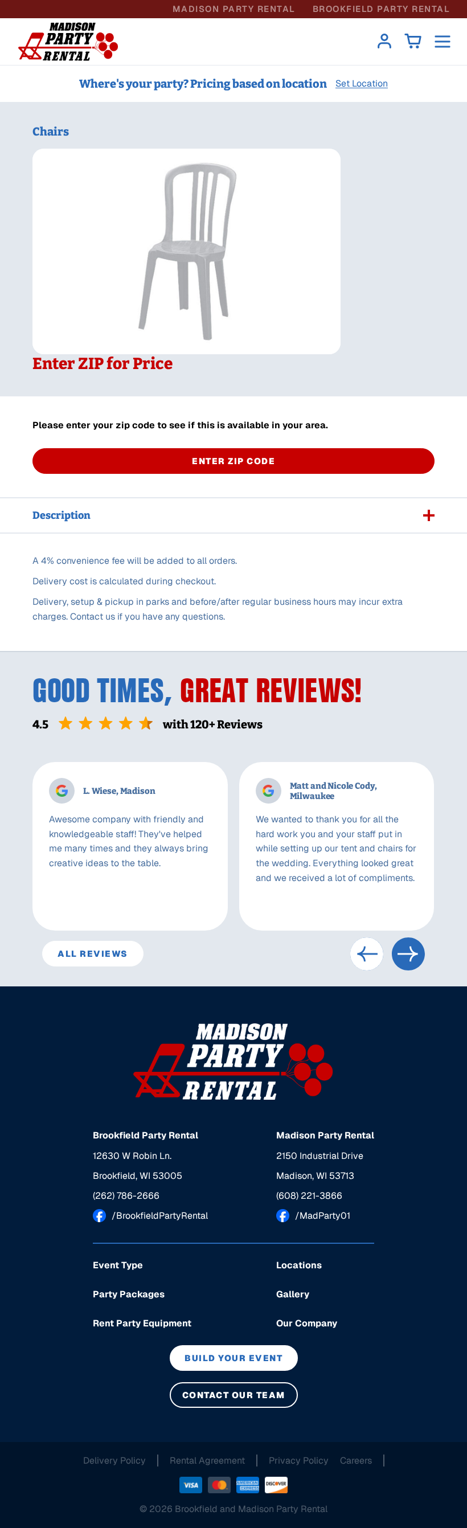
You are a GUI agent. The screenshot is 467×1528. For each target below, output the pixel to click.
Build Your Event (233, 1358)
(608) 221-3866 (309, 1196)
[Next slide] (408, 953)
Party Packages (129, 1294)
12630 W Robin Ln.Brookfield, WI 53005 (137, 1166)
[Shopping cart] (412, 42)
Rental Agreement (207, 1460)
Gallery (292, 1294)
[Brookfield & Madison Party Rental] (233, 1062)
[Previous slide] (366, 953)
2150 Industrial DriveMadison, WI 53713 (319, 1166)
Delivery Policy (114, 1460)
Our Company (306, 1323)
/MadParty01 (322, 1216)
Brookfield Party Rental (381, 8)
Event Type (118, 1265)
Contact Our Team (233, 1395)
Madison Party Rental (234, 8)
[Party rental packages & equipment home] (68, 41)
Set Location (361, 84)
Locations (299, 1265)
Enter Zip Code (233, 461)
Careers (356, 1460)
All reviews (93, 953)
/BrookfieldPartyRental (160, 1216)
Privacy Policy (299, 1460)
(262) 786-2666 (126, 1196)
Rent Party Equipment (142, 1323)
